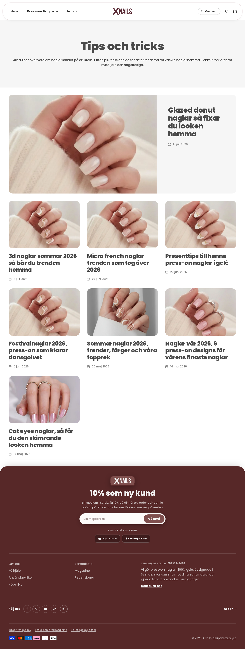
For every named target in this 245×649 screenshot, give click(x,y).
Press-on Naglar (40, 11)
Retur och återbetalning (51, 630)
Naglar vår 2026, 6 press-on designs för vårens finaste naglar (196, 350)
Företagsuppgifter (83, 630)
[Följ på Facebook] (27, 609)
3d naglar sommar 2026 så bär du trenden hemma (43, 263)
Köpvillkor (16, 584)
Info (70, 11)
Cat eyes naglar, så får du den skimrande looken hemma (41, 438)
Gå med (154, 519)
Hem (14, 11)
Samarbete (84, 564)
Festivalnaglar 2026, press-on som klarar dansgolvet (38, 350)
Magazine (82, 571)
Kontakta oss (151, 586)
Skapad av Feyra (224, 638)
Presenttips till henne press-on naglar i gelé (196, 259)
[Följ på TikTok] (54, 609)
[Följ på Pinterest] (36, 609)
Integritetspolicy (20, 630)
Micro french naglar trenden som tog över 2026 (118, 263)
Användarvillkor (21, 577)
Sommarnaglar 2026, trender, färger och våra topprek (122, 350)
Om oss (14, 564)
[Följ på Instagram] (64, 609)
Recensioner (84, 577)
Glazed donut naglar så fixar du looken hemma (194, 122)
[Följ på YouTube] (45, 609)
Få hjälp (15, 571)
